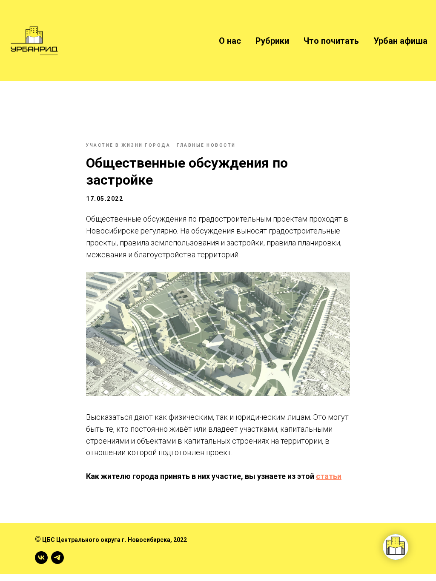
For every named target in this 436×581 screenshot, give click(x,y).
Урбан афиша (400, 41)
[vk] (41, 557)
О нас (230, 41)
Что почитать (331, 41)
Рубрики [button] (272, 41)
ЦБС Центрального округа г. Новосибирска (106, 539)
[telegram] (57, 557)
